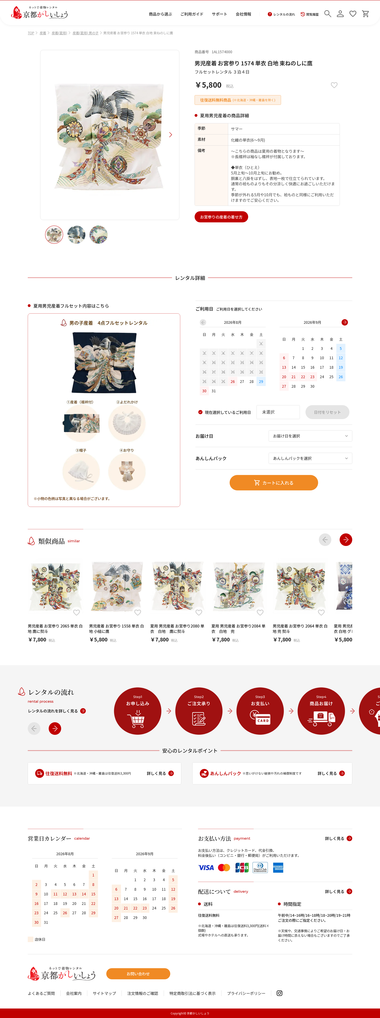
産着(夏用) (59, 32)
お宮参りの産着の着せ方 (221, 217)
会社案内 (73, 993)
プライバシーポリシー (246, 993)
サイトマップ (104, 993)
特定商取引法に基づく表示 (192, 993)
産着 (43, 32)
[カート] (365, 12)
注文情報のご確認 (142, 993)
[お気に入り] (352, 12)
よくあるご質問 (41, 993)
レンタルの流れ (284, 14)
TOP (31, 32)
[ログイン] (340, 12)
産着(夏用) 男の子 (86, 32)
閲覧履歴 (312, 14)
